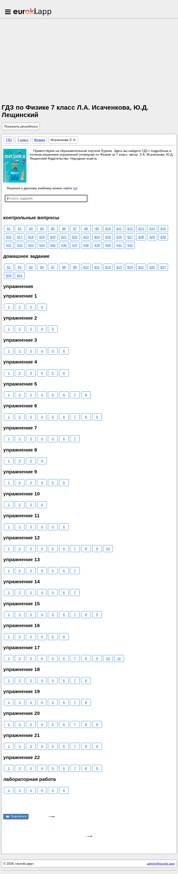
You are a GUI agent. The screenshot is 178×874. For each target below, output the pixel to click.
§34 (42, 245)
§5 (53, 228)
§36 (64, 245)
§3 (31, 228)
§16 (9, 237)
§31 (9, 245)
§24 (97, 237)
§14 (152, 228)
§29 (152, 237)
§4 (42, 228)
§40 (108, 245)
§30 (163, 237)
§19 (42, 237)
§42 (130, 245)
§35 (53, 245)
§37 (75, 245)
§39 (97, 245)
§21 (64, 237)
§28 (141, 237)
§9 (97, 228)
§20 (53, 237)
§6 (64, 228)
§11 (119, 228)
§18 (31, 237)
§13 (141, 228)
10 (108, 548)
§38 (86, 245)
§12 (130, 228)
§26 (119, 237)
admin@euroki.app (161, 863)
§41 (119, 245)
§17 (19, 237)
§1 (9, 228)
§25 (108, 237)
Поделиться (19, 816)
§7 (75, 228)
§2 (20, 228)
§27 (130, 237)
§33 (31, 245)
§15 (163, 228)
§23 (86, 237)
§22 (75, 237)
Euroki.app (32, 12)
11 (119, 658)
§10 (108, 228)
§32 (19, 245)
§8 (86, 228)
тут (75, 188)
